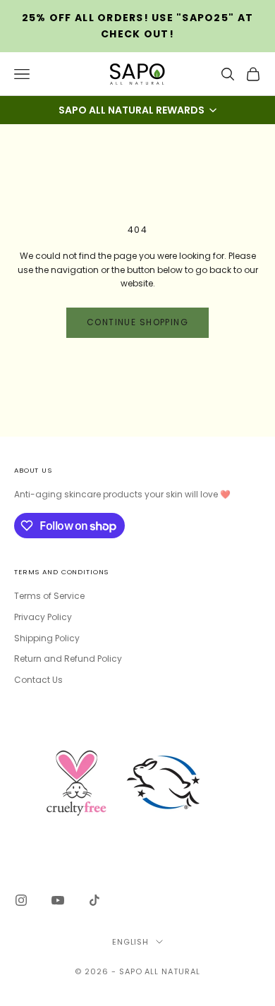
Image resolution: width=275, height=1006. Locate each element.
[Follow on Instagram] (21, 900)
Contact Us (38, 680)
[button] (137, 110)
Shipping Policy (47, 638)
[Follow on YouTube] (58, 900)
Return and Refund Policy (68, 659)
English (130, 941)
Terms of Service (49, 596)
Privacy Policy (43, 617)
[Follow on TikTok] (94, 900)
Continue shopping (137, 322)
